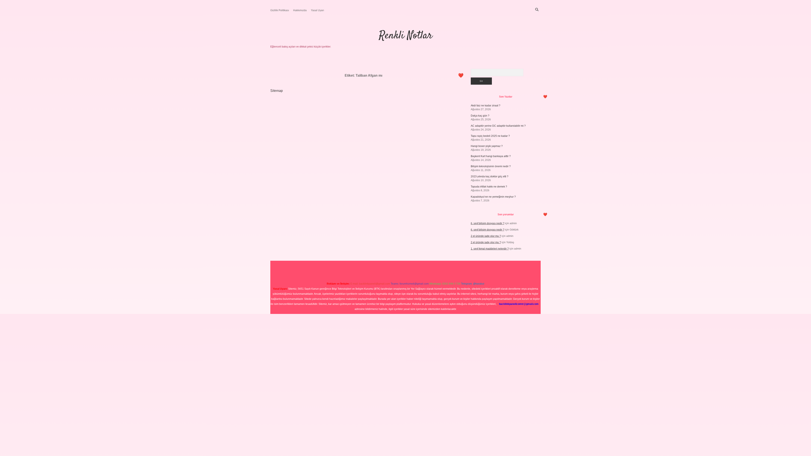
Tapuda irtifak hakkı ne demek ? (489, 186)
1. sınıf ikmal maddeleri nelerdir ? (490, 248)
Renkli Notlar (405, 35)
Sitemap (276, 90)
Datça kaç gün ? (480, 115)
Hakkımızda (300, 10)
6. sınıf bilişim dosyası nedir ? (487, 223)
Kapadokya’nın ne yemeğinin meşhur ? (493, 196)
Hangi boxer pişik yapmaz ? (487, 146)
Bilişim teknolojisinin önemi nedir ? (491, 166)
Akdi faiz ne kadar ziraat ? (485, 105)
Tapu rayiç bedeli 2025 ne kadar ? (490, 135)
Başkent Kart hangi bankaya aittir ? (491, 156)
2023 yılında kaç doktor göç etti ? (489, 176)
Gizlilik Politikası (279, 10)
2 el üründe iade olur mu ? (486, 236)
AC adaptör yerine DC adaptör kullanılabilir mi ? (498, 125)
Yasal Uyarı (317, 10)
